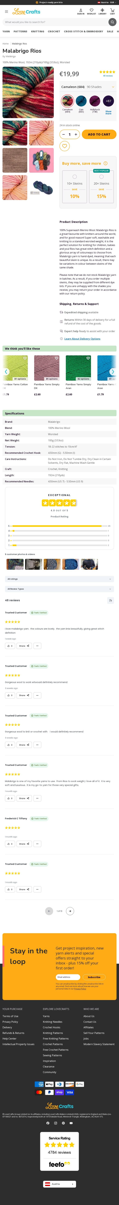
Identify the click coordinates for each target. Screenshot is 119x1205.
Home (5, 43)
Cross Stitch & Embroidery (83, 31)
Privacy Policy (80, 988)
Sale (110, 31)
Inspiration (49, 1061)
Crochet (54, 31)
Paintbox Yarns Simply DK (47, 386)
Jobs (86, 1038)
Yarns (46, 1016)
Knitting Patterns (53, 1033)
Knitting (37, 31)
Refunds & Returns (13, 1033)
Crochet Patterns (53, 1044)
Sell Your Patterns (94, 1033)
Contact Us (90, 1021)
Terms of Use (10, 1016)
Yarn (6, 31)
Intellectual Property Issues (18, 1044)
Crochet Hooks (51, 1027)
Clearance (48, 1066)
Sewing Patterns (52, 1055)
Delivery (7, 1027)
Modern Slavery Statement (99, 1044)
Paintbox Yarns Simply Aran (78, 386)
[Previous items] (6, 371)
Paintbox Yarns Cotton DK (15, 386)
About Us (89, 1016)
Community (49, 1072)
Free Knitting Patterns (56, 1038)
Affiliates (89, 1027)
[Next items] (113, 371)
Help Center (9, 1038)
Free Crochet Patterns (55, 1049)
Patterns (20, 31)
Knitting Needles (52, 1021)
